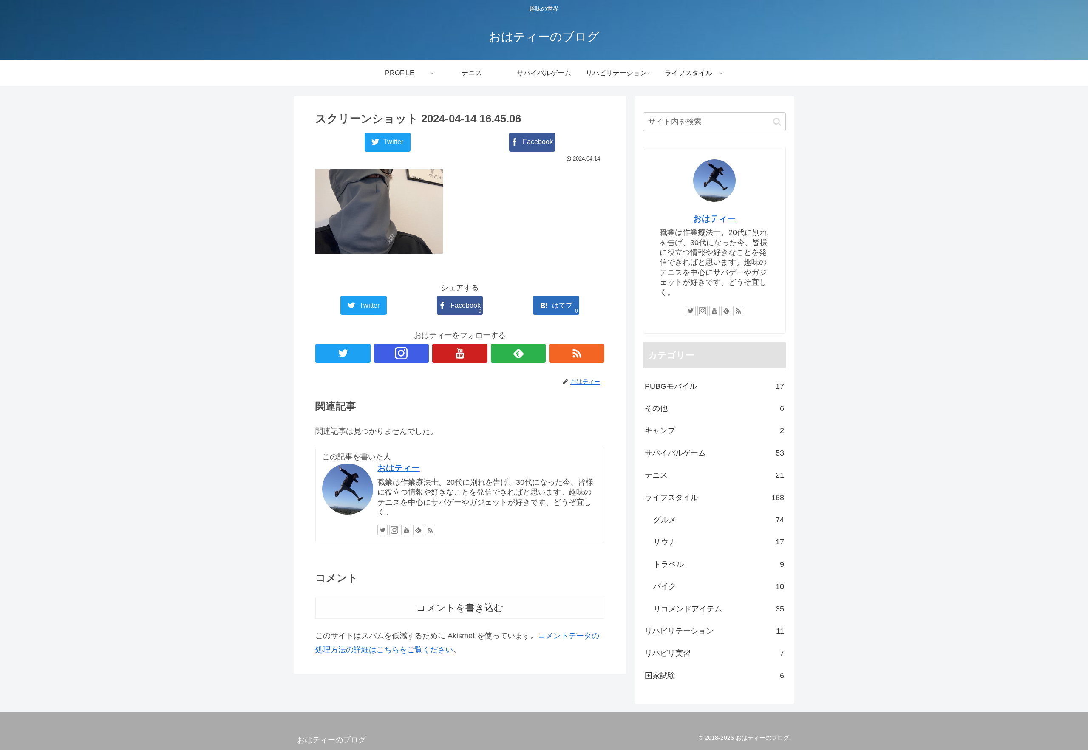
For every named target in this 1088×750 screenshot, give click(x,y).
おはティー (398, 468)
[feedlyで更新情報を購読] (518, 353)
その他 (714, 408)
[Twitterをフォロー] (343, 353)
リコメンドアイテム (718, 609)
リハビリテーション (714, 631)
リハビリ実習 (714, 653)
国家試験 (714, 675)
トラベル (718, 564)
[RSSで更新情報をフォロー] (576, 353)
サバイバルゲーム (714, 453)
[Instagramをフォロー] (401, 353)
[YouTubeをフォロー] (459, 353)
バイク (718, 586)
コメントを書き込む (460, 608)
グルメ (718, 519)
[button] (777, 122)
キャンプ (714, 430)
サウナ (718, 542)
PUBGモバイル (714, 386)
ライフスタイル (714, 497)
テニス (714, 475)
